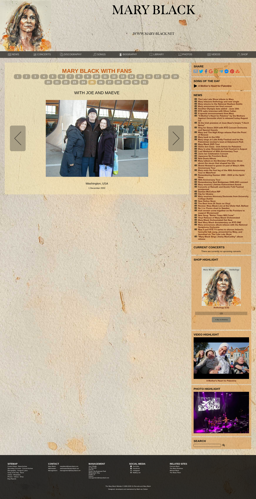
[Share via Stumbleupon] (238, 71)
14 (131, 76)
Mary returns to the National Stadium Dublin (220, 104)
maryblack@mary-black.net (69, 466)
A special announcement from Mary (216, 113)
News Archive (22, 466)
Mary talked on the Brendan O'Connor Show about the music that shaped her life (220, 162)
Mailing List (136, 472)
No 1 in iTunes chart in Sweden (213, 208)
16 (149, 76)
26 (100, 82)
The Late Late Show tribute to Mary (216, 99)
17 (157, 76)
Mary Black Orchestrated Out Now (215, 220)
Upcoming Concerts (14, 468)
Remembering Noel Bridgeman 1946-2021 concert (223, 182)
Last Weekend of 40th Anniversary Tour (218, 151)
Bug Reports (12, 479)
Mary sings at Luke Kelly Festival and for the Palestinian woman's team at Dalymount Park (220, 140)
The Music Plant (175, 472)
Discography (12, 470)
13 (122, 76)
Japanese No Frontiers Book (212, 156)
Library (10, 474)
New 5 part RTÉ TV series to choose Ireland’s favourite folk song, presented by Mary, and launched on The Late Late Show (220, 231)
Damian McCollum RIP (209, 191)
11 (105, 76)
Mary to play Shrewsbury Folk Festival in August (222, 149)
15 (140, 76)
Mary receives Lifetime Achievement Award (219, 184)
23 (74, 82)
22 (65, 82)
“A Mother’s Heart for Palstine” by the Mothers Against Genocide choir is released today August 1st (223, 118)
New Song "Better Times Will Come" (216, 215)
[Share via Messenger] (226, 71)
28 (118, 82)
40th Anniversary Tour (209, 180)
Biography (16, 474)
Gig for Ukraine (205, 194)
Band (22, 472)
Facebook (136, 468)
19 (175, 76)
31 (144, 82)
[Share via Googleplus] (211, 71)
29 (127, 82)
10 (96, 76)
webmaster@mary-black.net (69, 468)
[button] (196, 86)
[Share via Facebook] (206, 71)
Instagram (136, 470)
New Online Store (207, 201)
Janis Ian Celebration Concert (213, 154)
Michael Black (174, 470)
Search (200, 441)
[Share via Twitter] (201, 71)
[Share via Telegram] (221, 71)
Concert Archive (27, 468)
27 (109, 82)
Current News (12, 466)
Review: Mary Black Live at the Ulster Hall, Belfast (223, 206)
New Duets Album (207, 158)
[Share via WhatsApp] (216, 71)
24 (83, 82)
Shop (22, 477)
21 (57, 82)
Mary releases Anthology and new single (218, 101)
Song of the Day (13, 472)
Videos (16, 477)
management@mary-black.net (70, 470)
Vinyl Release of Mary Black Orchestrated (219, 217)
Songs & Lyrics (22, 470)
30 (135, 82)
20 (48, 82)
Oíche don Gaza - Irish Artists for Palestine (219, 146)
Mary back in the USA (209, 137)
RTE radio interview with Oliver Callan (217, 111)
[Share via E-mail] (196, 71)
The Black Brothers (176, 468)
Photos (10, 477)
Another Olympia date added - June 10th (218, 108)
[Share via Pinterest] (232, 71)
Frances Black (174, 466)
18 (166, 76)
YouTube (136, 466)
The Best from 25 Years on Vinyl (214, 203)
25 (92, 82)
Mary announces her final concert (215, 106)
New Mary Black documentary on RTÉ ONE (219, 222)
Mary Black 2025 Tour (209, 144)
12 (114, 76)
